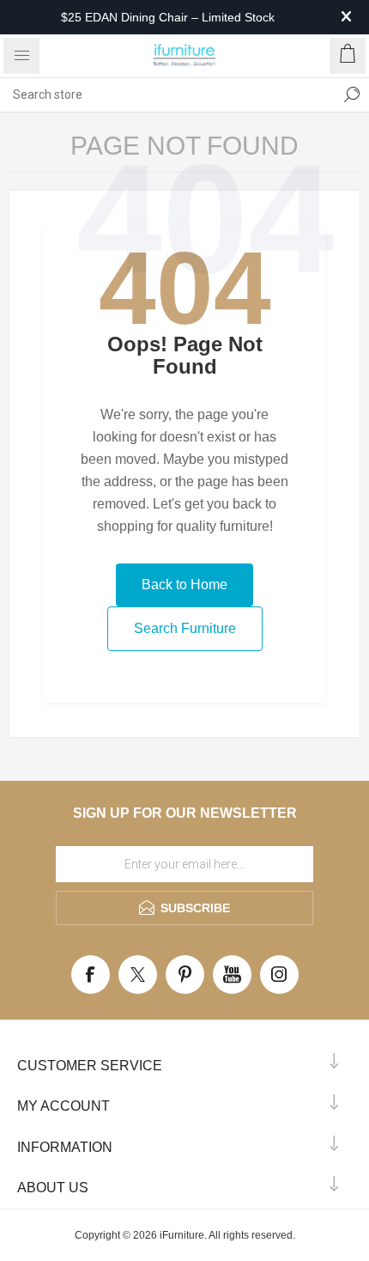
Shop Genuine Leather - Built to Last (168, 32)
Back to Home (184, 584)
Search (352, 94)
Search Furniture (185, 628)
